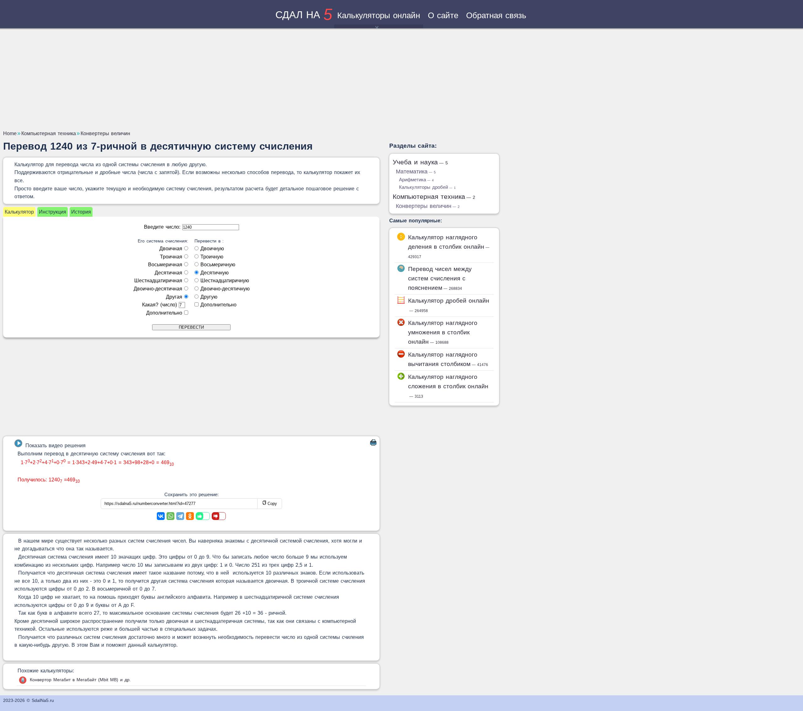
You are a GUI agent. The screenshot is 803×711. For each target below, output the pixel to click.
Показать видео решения (55, 445)
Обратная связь (496, 15)
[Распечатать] (373, 444)
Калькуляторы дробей (427, 187)
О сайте (443, 15)
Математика (416, 171)
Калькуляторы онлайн (378, 15)
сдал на (303, 14)
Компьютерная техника (434, 196)
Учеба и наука (420, 162)
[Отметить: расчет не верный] (219, 516)
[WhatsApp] (170, 516)
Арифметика (416, 179)
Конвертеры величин (428, 206)
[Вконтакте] (161, 516)
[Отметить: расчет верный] (203, 516)
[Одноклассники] (190, 516)
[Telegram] (180, 516)
